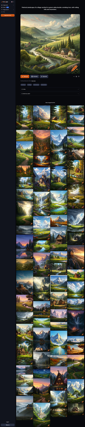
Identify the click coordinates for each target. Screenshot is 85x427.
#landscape (36, 84)
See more (33, 80)
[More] (74, 76)
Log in (7, 422)
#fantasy (23, 84)
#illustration (43, 84)
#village (29, 84)
